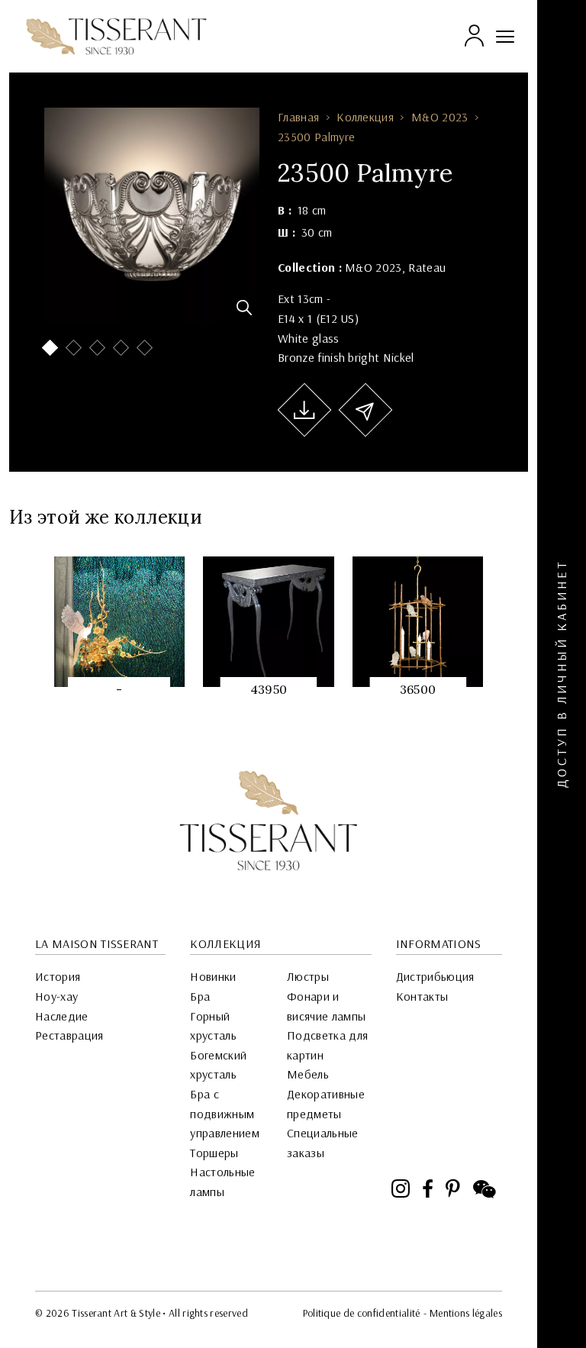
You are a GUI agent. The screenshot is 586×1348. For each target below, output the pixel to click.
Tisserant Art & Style (116, 37)
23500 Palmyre (316, 136)
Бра (200, 996)
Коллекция (365, 116)
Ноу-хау (56, 996)
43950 (269, 689)
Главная (298, 116)
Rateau (427, 267)
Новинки (213, 976)
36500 (418, 689)
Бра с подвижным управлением (224, 1113)
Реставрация (69, 1035)
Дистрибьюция (435, 976)
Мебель (308, 1074)
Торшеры (214, 1152)
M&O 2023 (439, 116)
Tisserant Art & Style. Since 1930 (268, 820)
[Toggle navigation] (505, 36)
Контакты (422, 996)
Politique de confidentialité (361, 1313)
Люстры (308, 976)
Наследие (62, 1016)
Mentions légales (466, 1313)
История (57, 976)
